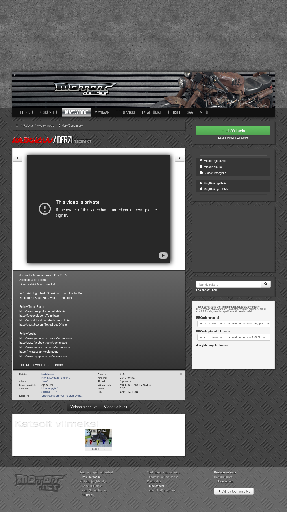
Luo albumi (242, 137)
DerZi (64, 139)
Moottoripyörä (45, 125)
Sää (190, 112)
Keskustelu (48, 112)
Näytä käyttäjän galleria (55, 377)
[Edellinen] (17, 158)
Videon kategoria (215, 173)
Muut (204, 112)
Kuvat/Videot (76, 112)
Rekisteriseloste (225, 472)
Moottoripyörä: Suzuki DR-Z (50, 390)
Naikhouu (32, 140)
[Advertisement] (143, 35)
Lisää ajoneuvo (226, 137)
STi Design (88, 495)
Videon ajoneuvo (84, 406)
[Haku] (266, 284)
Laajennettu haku (207, 290)
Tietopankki (125, 112)
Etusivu (26, 112)
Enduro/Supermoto (71, 125)
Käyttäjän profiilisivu (216, 189)
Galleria (28, 125)
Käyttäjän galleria (214, 183)
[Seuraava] (180, 158)
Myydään (102, 112)
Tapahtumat (151, 112)
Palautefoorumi (91, 477)
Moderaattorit (224, 481)
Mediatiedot (156, 485)
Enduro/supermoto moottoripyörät (61, 395)
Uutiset (174, 112)
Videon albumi (115, 406)
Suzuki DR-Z (98, 448)
